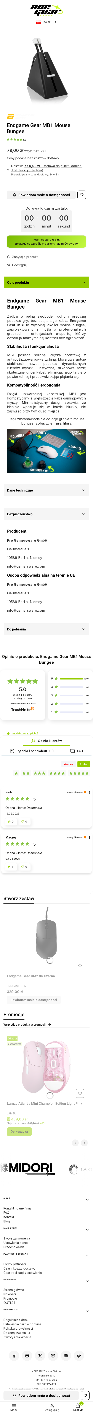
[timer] (46, 219)
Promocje (10, 1298)
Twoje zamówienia (16, 1238)
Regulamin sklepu (16, 1320)
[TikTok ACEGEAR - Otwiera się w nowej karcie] (79, 1356)
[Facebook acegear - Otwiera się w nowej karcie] (14, 1356)
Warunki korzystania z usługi (74, 1389)
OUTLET (9, 1303)
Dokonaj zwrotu (15, 1333)
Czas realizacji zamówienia (22, 1273)
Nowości (9, 1294)
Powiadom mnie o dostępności (44, 195)
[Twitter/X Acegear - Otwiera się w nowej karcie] (40, 1356)
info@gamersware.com (26, 566)
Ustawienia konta (15, 1242)
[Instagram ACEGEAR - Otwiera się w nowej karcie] (27, 1356)
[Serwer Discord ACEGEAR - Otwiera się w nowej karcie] (66, 1356)
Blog (6, 1221)
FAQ (6, 1212)
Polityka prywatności (18, 1328)
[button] (8, 733)
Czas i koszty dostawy (19, 1268)
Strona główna (13, 1290)
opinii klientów (22, 697)
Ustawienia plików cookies (22, 1324)
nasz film (61, 423)
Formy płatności (14, 1264)
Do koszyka (19, 1131)
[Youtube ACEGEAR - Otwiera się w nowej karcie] (53, 1356)
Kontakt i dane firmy (17, 1208)
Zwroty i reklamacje (17, 1337)
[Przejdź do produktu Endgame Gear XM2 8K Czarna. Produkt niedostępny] (46, 939)
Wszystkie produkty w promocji (24, 1024)
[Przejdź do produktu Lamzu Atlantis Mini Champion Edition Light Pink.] (46, 1067)
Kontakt (8, 1217)
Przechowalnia (13, 1247)
